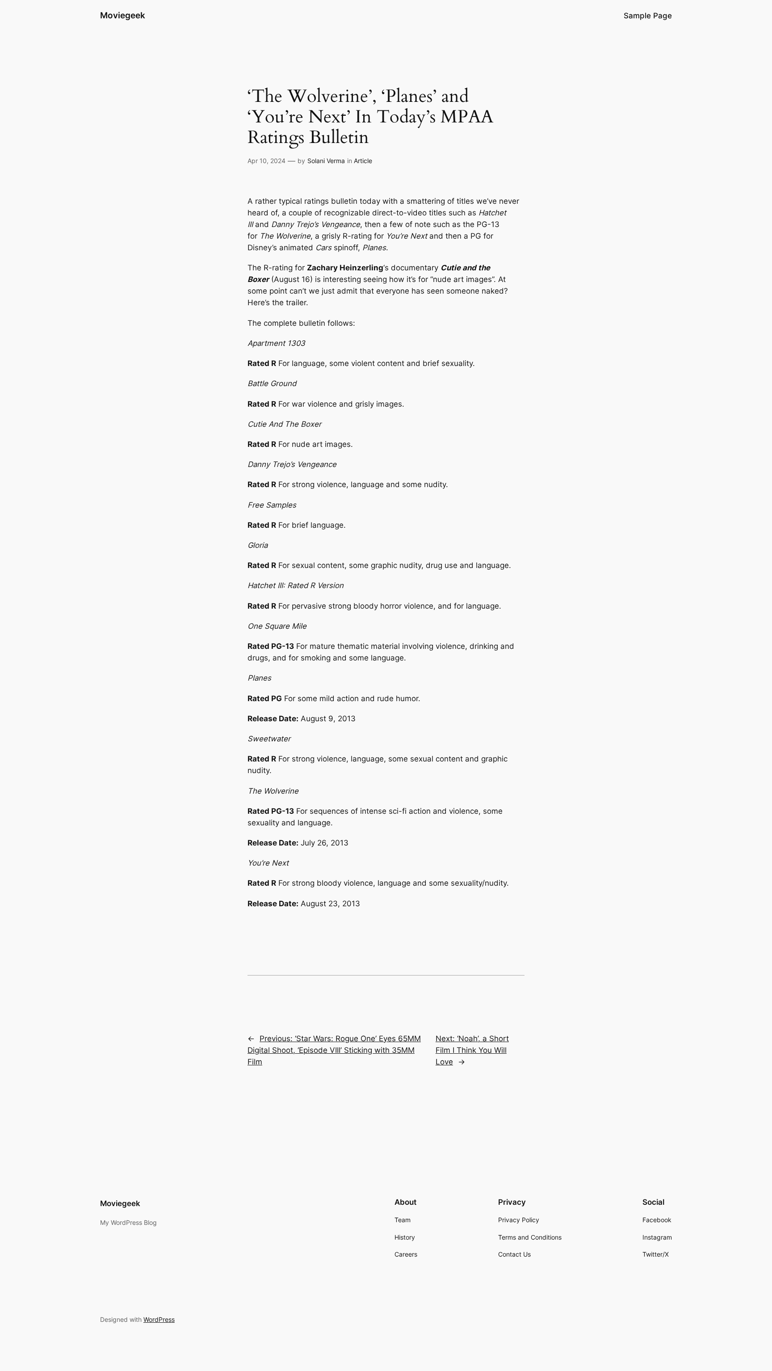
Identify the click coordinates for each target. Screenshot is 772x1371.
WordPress (159, 1319)
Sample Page (648, 15)
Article (363, 160)
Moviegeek (122, 15)
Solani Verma (326, 160)
